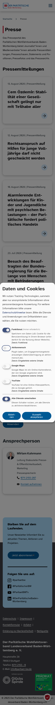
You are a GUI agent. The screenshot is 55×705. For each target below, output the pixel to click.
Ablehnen (11, 416)
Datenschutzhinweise (13, 312)
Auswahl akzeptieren (36, 416)
